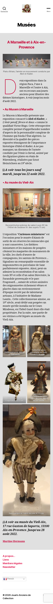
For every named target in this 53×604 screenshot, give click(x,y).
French (10, 579)
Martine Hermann (14, 541)
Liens (6, 559)
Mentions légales (12, 563)
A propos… (9, 556)
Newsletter (9, 567)
